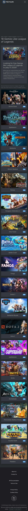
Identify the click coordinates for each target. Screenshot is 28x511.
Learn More (17, 509)
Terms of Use (14, 483)
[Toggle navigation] (25, 2)
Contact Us (14, 474)
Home (2, 36)
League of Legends (12, 36)
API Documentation (14, 480)
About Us (14, 471)
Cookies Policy (14, 492)
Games (5, 36)
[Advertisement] (14, 20)
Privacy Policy (14, 489)
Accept (11, 509)
